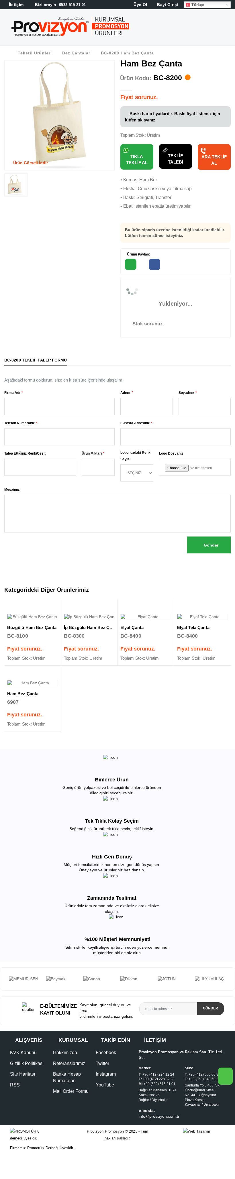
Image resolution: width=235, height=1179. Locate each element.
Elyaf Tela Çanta (193, 627)
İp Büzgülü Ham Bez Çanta (91, 627)
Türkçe (197, 5)
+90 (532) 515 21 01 (159, 1101)
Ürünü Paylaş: (138, 254)
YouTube (105, 1101)
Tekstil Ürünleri (35, 53)
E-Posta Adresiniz (135, 423)
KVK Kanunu (23, 1069)
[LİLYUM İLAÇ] (173, 979)
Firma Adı (12, 393)
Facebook (106, 1069)
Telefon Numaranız (19, 423)
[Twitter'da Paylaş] (178, 264)
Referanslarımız (69, 1080)
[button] (230, 28)
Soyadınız (186, 393)
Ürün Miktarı (92, 453)
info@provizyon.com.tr (159, 1133)
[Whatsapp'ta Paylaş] (130, 264)
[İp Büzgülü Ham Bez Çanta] (89, 617)
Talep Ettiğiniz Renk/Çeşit (25, 453)
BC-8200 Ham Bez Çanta (127, 53)
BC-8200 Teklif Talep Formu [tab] (35, 360)
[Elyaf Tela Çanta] (202, 617)
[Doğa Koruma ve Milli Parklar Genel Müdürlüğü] (210, 987)
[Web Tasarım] (204, 1148)
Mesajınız (11, 490)
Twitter (102, 1080)
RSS (15, 1101)
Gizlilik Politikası (27, 1080)
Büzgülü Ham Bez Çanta (32, 627)
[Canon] (62, 979)
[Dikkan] (99, 979)
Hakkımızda (65, 1069)
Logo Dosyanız (171, 453)
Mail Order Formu (71, 1108)
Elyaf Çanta (132, 627)
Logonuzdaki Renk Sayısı (135, 456)
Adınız (125, 393)
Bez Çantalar (76, 53)
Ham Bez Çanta (22, 693)
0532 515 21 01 (60, 5)
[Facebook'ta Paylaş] (154, 264)
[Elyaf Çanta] (145, 617)
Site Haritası (22, 1090)
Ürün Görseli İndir (30, 162)
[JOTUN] (136, 979)
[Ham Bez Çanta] (32, 683)
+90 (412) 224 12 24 (158, 1091)
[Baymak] (24, 979)
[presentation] (4, 987)
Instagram (106, 1090)
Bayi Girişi (167, 4)
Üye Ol (139, 4)
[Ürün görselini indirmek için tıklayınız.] (8, 192)
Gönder (210, 545)
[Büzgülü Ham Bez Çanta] (32, 617)
